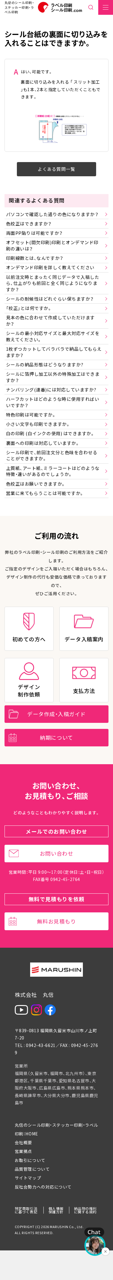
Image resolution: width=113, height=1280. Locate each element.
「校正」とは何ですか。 (29, 308)
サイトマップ (28, 1178)
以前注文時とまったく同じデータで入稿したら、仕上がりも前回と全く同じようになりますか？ (52, 283)
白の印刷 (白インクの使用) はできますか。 (50, 433)
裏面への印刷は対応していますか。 (43, 443)
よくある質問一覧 (56, 169)
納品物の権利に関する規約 (85, 1210)
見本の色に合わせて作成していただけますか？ (50, 320)
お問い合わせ (56, 853)
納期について (56, 737)
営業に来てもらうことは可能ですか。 (45, 493)
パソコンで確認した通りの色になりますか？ (52, 214)
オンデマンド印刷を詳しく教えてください (50, 267)
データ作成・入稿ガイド (56, 714)
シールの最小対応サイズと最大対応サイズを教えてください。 (53, 336)
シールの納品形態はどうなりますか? (44, 364)
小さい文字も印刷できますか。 (38, 424)
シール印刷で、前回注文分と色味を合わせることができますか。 (52, 455)
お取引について (30, 1160)
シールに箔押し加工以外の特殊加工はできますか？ (53, 377)
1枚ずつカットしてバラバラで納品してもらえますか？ (54, 352)
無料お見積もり (56, 921)
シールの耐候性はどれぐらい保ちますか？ (50, 298)
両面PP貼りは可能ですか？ (34, 233)
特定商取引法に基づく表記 (26, 1210)
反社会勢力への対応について (43, 1187)
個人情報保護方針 (56, 1210)
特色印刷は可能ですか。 (31, 414)
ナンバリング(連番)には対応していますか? (51, 389)
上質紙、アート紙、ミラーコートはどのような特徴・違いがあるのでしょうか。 (53, 471)
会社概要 (23, 1142)
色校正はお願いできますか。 (36, 483)
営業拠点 (23, 1151)
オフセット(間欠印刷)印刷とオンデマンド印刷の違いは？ (52, 245)
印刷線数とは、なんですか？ (34, 258)
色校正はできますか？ (29, 223)
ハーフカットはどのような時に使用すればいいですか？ (52, 402)
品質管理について (32, 1169)
